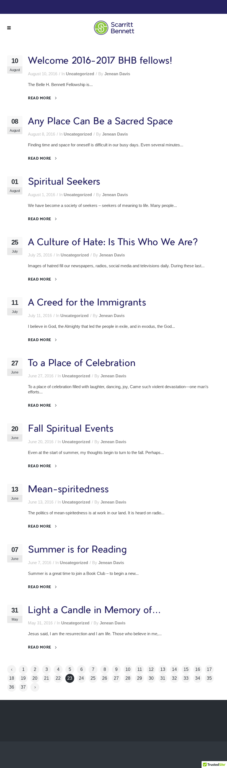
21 (46, 678)
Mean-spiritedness (68, 489)
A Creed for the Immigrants (87, 303)
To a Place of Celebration (82, 363)
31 (162, 678)
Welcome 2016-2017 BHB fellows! (100, 61)
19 (23, 678)
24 (81, 678)
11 (139, 669)
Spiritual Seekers (64, 182)
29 (139, 678)
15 (186, 669)
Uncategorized (80, 73)
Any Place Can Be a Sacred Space (100, 121)
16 (197, 669)
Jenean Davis (117, 73)
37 (23, 687)
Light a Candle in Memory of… (94, 610)
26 (104, 678)
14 (174, 669)
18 (11, 678)
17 (209, 669)
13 (162, 669)
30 (151, 678)
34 (197, 678)
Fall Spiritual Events (71, 429)
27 (116, 678)
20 (34, 678)
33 (186, 678)
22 (58, 678)
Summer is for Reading (77, 550)
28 (127, 678)
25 (93, 678)
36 (11, 687)
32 (174, 678)
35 (209, 678)
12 (151, 669)
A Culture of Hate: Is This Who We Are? (113, 242)
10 (127, 669)
